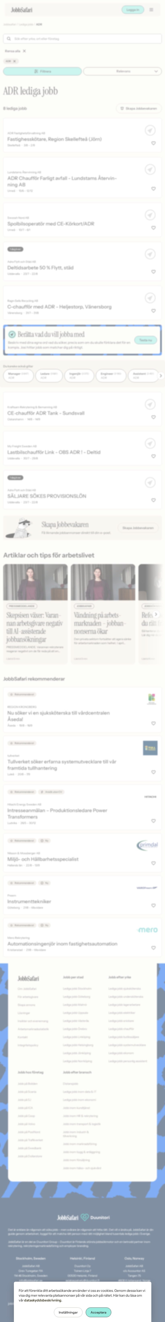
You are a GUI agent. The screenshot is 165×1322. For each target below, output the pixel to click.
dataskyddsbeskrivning (42, 1300)
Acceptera (98, 1312)
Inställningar (68, 1312)
